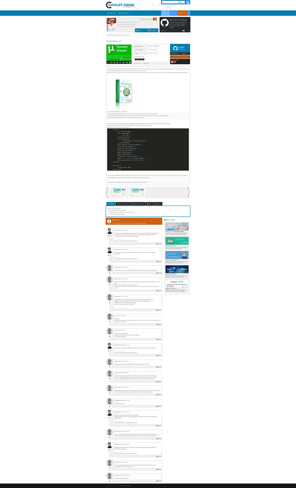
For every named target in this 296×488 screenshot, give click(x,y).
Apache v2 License (153, 53)
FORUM (183, 13)
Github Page (163, 30)
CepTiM (116, 462)
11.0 (136, 59)
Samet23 (116, 267)
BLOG (166, 13)
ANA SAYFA (112, 13)
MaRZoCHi (116, 230)
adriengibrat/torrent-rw (130, 177)
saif (115, 315)
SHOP (174, 13)
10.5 (143, 59)
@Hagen (119, 182)
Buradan (155, 416)
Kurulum (153, 30)
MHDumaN (116, 431)
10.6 (139, 59)
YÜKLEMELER (124, 13)
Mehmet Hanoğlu (153, 46)
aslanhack (116, 361)
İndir (140, 30)
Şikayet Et (159, 243)
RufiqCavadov (117, 400)
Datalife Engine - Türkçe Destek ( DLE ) (120, 5)
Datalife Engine (148, 19)
